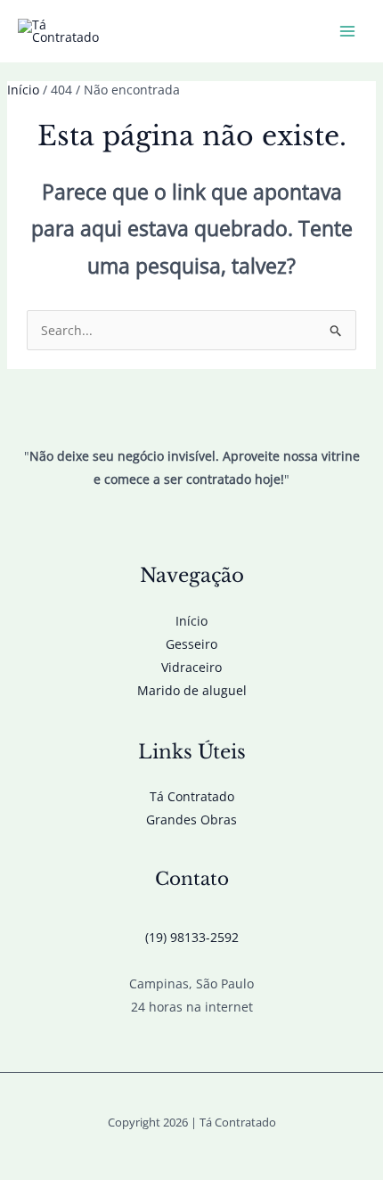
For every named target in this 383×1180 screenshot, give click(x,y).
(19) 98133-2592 (192, 937)
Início (191, 620)
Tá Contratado (192, 796)
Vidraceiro (191, 667)
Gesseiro (191, 643)
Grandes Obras (191, 819)
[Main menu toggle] (347, 31)
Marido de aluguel (192, 690)
